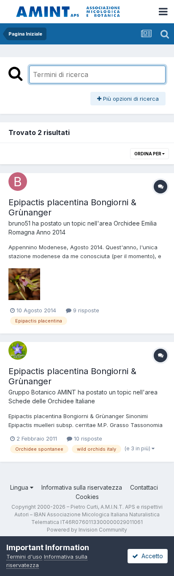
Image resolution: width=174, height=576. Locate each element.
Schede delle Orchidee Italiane (51, 401)
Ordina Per (148, 153)
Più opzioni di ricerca (130, 98)
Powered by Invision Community (87, 529)
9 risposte (85, 310)
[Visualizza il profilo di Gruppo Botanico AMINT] (17, 350)
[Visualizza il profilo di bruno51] (17, 181)
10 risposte (87, 438)
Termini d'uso (24, 556)
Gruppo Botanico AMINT (42, 392)
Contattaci (144, 487)
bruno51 (19, 223)
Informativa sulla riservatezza (81, 487)
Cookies (87, 496)
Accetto (150, 555)
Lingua (20, 487)
